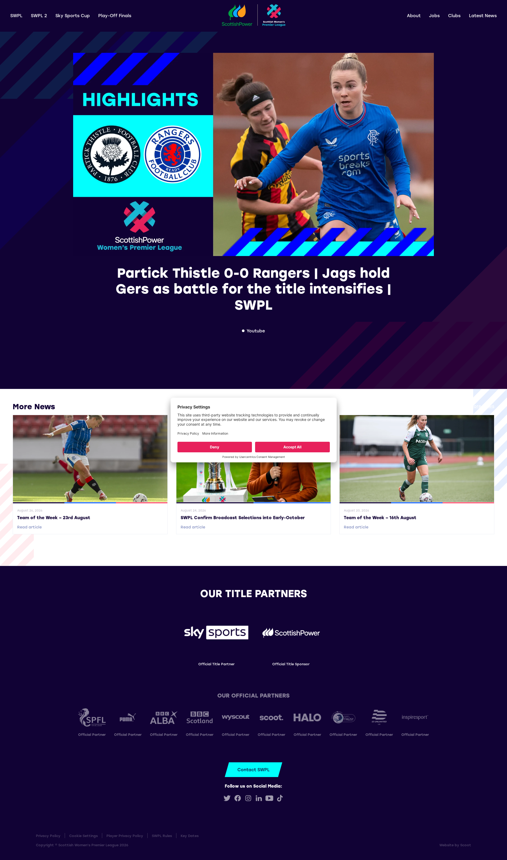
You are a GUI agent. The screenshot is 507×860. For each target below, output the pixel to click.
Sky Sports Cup (72, 15)
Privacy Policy (48, 835)
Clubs (454, 15)
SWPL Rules (162, 835)
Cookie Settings (83, 835)
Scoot (465, 845)
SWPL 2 (39, 15)
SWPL (16, 15)
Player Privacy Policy (124, 835)
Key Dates (190, 835)
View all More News (473, 406)
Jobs (434, 15)
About (414, 15)
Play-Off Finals (114, 15)
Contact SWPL (253, 769)
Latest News (483, 15)
